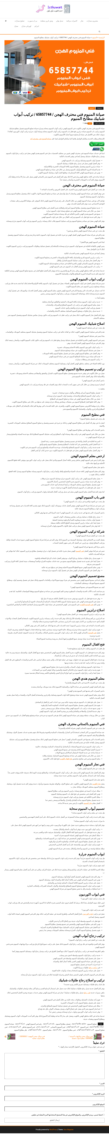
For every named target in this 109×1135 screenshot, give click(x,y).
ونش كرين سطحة (46, 21)
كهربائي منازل (26, 26)
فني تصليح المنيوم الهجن (85, 1030)
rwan (86, 123)
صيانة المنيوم (9, 1024)
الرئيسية (102, 37)
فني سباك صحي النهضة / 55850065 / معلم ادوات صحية (32, 1037)
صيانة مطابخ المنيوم (97, 1027)
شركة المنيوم (20, 1024)
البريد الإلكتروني (98, 1094)
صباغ (16, 26)
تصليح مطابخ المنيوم (79, 1024)
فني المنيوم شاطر (28, 1027)
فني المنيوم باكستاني (57, 1027)
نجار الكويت (96, 784)
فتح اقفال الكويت (66, 759)
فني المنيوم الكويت (86, 605)
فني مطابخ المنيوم (69, 1030)
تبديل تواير (59, 21)
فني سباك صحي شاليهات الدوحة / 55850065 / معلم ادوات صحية (81, 1037)
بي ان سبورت (32, 21)
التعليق (102, 1051)
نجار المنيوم (88, 803)
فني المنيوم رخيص (42, 1027)
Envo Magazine (68, 1130)
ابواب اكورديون (88, 914)
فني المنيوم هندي (15, 1027)
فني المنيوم (80, 551)
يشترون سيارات (92, 21)
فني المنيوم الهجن (72, 1027)
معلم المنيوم (47, 1030)
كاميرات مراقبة (71, 21)
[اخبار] (6, 21)
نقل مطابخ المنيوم (20, 1030)
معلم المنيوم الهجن (34, 1030)
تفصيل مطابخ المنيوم (63, 1024)
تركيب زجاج (93, 968)
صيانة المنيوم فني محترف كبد (40, 139)
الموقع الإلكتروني (99, 1104)
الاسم (102, 1084)
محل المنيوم (57, 1030)
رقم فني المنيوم (48, 1024)
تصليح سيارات (19, 21)
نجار (81, 21)
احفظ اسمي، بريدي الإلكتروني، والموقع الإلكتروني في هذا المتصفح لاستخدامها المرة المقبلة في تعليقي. (67, 1115)
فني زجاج (87, 993)
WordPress (53, 1130)
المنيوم (94, 37)
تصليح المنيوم (92, 1024)
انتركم (36, 26)
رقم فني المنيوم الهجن (34, 1024)
